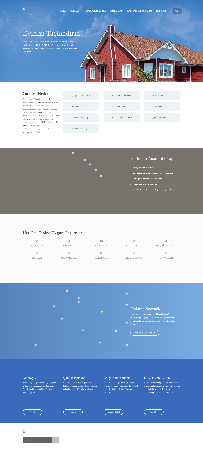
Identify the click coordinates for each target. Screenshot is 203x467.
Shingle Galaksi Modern (96, 448)
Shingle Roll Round (95, 459)
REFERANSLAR (116, 11)
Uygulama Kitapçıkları (72, 442)
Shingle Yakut (92, 445)
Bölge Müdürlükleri (168, 437)
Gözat (32, 412)
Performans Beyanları (144, 437)
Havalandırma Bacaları (121, 442)
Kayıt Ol (153, 412)
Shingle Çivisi (117, 450)
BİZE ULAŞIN (161, 11)
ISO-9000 (140, 442)
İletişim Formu (166, 439)
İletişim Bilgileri (113, 412)
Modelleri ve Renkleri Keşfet (145, 333)
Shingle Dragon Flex (95, 453)
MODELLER (75, 11)
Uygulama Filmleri (70, 439)
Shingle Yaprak (93, 439)
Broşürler (67, 445)
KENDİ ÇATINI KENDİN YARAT (139, 11)
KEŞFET (63, 11)
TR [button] (176, 11)
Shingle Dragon (93, 450)
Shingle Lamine (93, 456)
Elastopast (116, 439)
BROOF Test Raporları (145, 439)
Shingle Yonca (93, 437)
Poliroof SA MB (118, 445)
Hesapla (73, 412)
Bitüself (115, 437)
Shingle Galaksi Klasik (96, 442)
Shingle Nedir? (69, 437)
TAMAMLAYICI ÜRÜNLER (95, 11)
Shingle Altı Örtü (118, 448)
